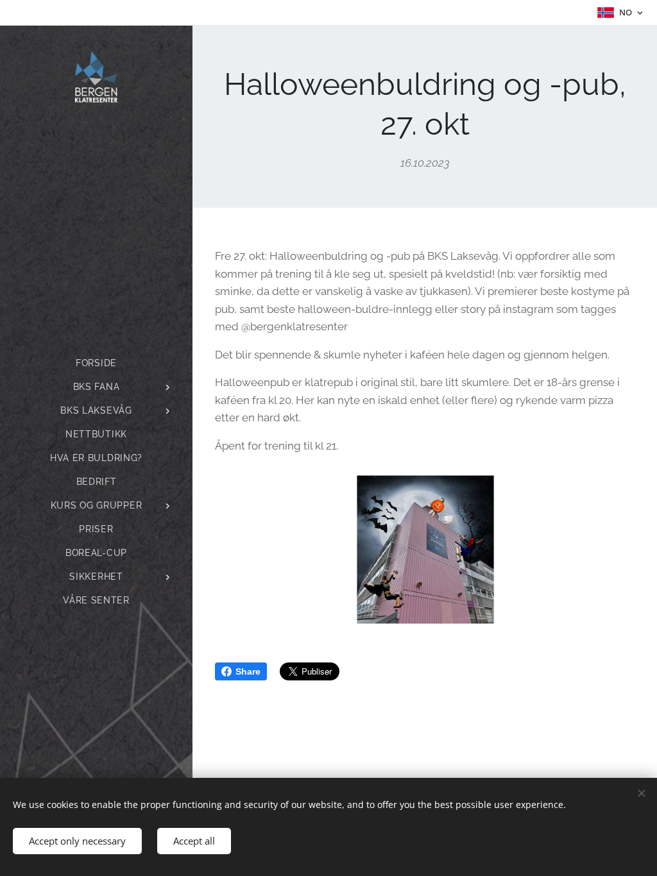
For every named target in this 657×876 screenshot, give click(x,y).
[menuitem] (96, 363)
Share (247, 671)
